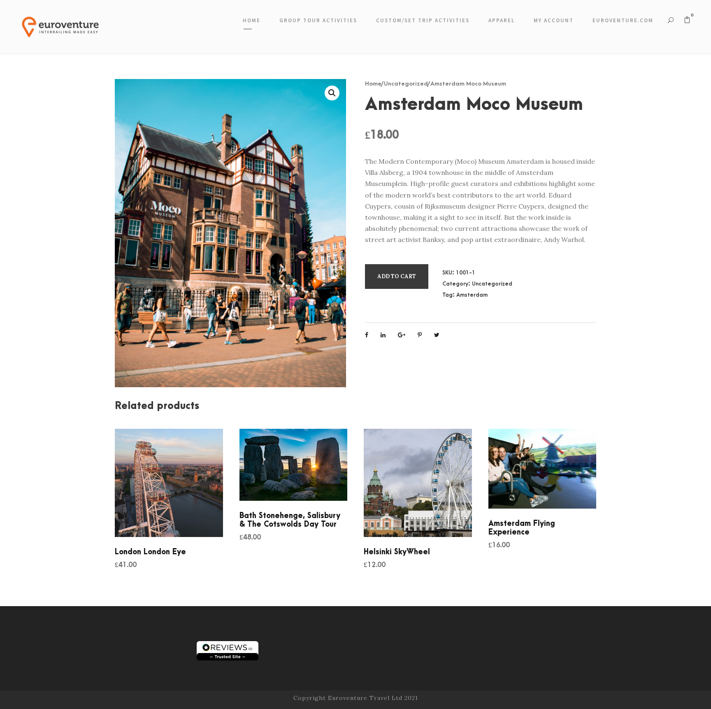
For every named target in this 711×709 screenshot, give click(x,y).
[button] (332, 93)
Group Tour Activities (318, 20)
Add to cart (396, 276)
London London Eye (150, 552)
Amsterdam (472, 295)
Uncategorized (406, 83)
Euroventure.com (622, 20)
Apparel (501, 20)
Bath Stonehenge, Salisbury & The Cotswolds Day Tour (289, 520)
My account (554, 20)
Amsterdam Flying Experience (521, 528)
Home (251, 20)
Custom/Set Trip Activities (422, 20)
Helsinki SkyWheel (397, 552)
